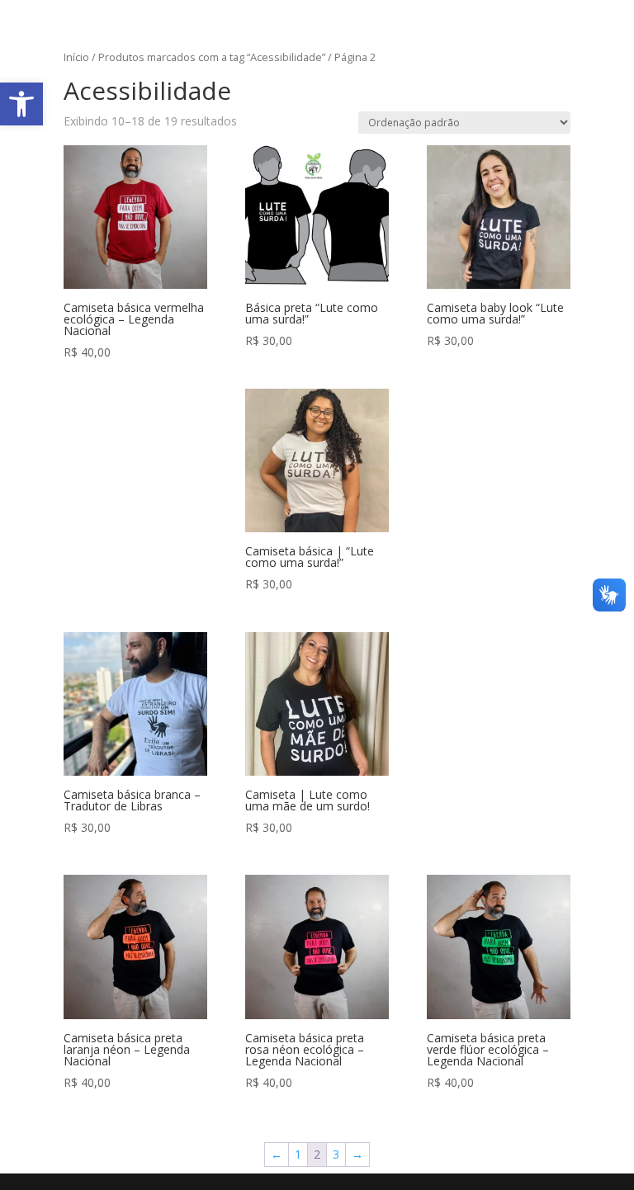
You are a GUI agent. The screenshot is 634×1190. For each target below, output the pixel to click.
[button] (21, 104)
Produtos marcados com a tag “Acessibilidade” (211, 57)
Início (76, 57)
